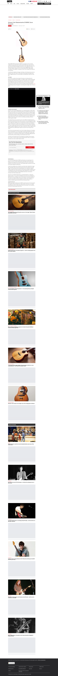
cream (34, 83)
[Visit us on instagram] (31, 1)
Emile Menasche (15, 25)
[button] (49, 1)
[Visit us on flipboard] (34, 1)
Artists (11, 3)
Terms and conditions (11, 666)
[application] (21, 97)
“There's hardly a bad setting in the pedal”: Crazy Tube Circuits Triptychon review (43, 107)
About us (40, 668)
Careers (9, 670)
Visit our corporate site (41, 660)
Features (9, 25)
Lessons (18, 3)
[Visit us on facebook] (29, 1)
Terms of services (19, 149)
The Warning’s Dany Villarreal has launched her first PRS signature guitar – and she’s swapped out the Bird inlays (43, 112)
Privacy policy (31, 666)
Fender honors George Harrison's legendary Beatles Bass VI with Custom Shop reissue (43, 117)
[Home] (8, 4)
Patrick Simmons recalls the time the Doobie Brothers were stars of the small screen (43, 122)
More (31, 3)
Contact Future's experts (22, 666)
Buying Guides (23, 3)
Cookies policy (41, 666)
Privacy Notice (11, 150)
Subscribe (39, 1)
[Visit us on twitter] (30, 1)
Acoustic (27, 3)
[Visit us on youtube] (33, 1)
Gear (14, 3)
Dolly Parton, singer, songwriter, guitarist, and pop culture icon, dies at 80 (43, 102)
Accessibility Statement (22, 668)
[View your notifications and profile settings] (46, 1)
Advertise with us (11, 668)
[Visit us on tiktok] (36, 1)
